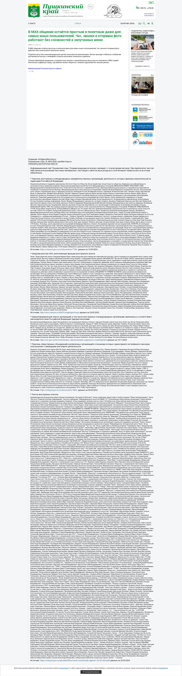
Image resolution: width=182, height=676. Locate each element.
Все (152, 75)
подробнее (64, 668)
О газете (31, 23)
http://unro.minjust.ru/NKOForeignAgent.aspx (59, 312)
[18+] (57, 11)
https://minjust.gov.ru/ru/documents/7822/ (59, 390)
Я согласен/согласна (91, 672)
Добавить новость (142, 66)
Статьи (78, 23)
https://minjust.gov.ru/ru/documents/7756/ (59, 249)
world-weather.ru (149, 13)
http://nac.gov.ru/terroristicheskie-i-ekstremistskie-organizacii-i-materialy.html (73, 340)
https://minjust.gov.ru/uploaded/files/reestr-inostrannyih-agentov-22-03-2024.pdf (75, 660)
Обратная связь (127, 23)
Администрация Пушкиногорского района (44, 68)
